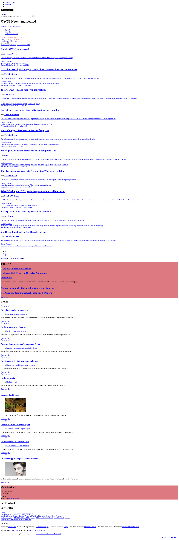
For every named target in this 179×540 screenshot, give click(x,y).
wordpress (56, 83)
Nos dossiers (5, 41)
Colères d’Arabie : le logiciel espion (15, 425)
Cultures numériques (11, 34)
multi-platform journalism (20, 124)
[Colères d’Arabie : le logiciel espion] (17, 429)
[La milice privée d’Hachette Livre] (17, 446)
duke (30, 530)
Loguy (66, 527)
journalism (31, 104)
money (38, 104)
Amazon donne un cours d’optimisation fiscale (20, 344)
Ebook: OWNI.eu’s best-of (15, 49)
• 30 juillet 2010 (22, 126)
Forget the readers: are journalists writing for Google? (30, 110)
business (12, 226)
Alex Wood (9, 94)
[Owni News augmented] (10, 26)
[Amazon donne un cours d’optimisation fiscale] (21, 348)
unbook (86, 226)
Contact (58, 516)
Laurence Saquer (11, 236)
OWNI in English (6, 518)
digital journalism (16, 104)
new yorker (14, 205)
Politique (4, 45)
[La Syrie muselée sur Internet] (15, 331)
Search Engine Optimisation (38, 124)
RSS (6, 6)
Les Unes (42, 516)
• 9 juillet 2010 (26, 227)
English (9, 45)
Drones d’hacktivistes (10, 395)
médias (30, 246)
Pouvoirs (8, 32)
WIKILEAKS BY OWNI (44, 518)
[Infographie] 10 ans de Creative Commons (24, 273)
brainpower (4, 226)
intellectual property (27, 83)
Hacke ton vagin (8, 378)
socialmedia (10, 166)
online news (38, 83)
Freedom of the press (36, 144)
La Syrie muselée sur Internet (13, 327)
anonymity (4, 144)
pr (19, 205)
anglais (3, 104)
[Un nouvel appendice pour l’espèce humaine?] (15, 475)
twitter (42, 185)
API (2, 83)
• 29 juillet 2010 (22, 146)
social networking (70, 226)
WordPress (14, 530)
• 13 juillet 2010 (26, 207)
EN (5, 14)
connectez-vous (10, 2)
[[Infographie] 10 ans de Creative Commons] (16, 269)
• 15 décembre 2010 (22, 65)
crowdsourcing (25, 165)
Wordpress (4, 520)
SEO (50, 124)
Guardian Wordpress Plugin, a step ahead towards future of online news (39, 69)
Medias (8, 65)
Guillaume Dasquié (42, 527)
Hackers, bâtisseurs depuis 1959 (11, 37)
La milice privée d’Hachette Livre (15, 442)
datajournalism (39, 165)
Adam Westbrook (11, 115)
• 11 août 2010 (26, 85)
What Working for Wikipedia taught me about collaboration (33, 191)
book (8, 104)
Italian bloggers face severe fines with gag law (25, 130)
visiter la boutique (14, 498)
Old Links (4, 391)
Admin (7, 155)
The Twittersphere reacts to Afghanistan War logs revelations (33, 171)
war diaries (57, 165)
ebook (13, 63)
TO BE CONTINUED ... (169, 537)
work (91, 226)
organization (60, 226)
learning (47, 226)
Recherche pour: (6, 16)
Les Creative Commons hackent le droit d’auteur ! (27, 292)
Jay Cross (8, 216)
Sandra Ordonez (11, 196)
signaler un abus (6, 514)
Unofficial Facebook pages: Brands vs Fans (23, 232)
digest (8, 63)
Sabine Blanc (6, 278)
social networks (47, 246)
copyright (11, 83)
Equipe (48, 516)
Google (8, 124)
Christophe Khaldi (90, 527)
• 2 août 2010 (23, 106)
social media (37, 246)
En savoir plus (5, 321)
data (32, 165)
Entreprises (4, 207)
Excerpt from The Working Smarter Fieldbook (26, 211)
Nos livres (13, 41)
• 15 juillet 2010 (27, 187)
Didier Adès (12, 527)
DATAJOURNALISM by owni (24, 518)
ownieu (23, 63)
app (10, 165)
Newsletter (18, 258)
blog (5, 83)
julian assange (25, 185)
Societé (7, 30)
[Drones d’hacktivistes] (15, 412)
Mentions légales (6, 516)
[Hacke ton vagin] (11, 382)
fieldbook (24, 226)
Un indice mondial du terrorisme (14, 310)
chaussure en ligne (40, 530)
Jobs (53, 516)
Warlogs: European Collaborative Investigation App (28, 150)
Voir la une (4, 297)
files (51, 165)
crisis (2, 205)
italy (45, 144)
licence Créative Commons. (22, 520)
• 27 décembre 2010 (23, 45)
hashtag (17, 185)
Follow (3, 512)
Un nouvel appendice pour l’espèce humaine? (20, 458)
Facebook (9, 61)
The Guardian (47, 83)
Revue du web (5, 306)
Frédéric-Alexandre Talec (130, 527)
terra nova (80, 226)
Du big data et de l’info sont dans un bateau (19, 361)
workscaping (98, 226)
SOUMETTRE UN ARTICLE (23, 514)
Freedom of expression (21, 144)
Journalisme (10, 85)
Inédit (14, 45)
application (15, 165)
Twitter (3, 61)
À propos (28, 516)
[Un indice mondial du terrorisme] (16, 314)
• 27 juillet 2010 (23, 166)
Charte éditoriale (18, 516)
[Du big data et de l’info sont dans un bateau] (20, 365)
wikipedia (34, 205)
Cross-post (17, 85)
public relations (26, 205)
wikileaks (65, 165)
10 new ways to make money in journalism (23, 89)
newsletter (8, 4)
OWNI (10, 520)
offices (52, 226)
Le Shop (67, 518)
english (18, 63)
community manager (7, 246)
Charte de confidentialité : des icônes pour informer (28, 288)
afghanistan (4, 165)
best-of (3, 63)
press (57, 144)
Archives (35, 516)
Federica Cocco (10, 54)
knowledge (39, 226)
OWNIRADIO (59, 518)
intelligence (31, 226)
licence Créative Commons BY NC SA (48, 534)
